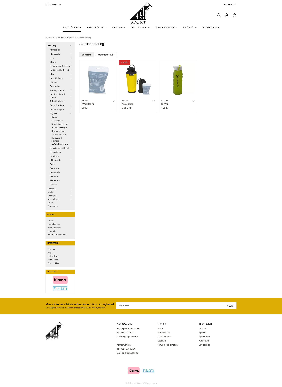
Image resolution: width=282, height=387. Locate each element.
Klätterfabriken (53, 4)
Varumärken (165, 27)
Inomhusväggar (57, 109)
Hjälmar (53, 82)
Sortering (86, 54)
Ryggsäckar (55, 152)
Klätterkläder (56, 160)
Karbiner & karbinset (59, 70)
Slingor (53, 62)
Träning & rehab (57, 90)
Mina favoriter (54, 228)
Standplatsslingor (59, 127)
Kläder (117, 27)
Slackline (54, 176)
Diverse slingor (58, 131)
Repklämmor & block (59, 148)
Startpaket (54, 168)
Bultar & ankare (57, 105)
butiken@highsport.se (127, 336)
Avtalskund (53, 260)
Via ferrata (55, 180)
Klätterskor (55, 50)
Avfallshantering (59, 144)
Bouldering (55, 86)
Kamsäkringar (56, 78)
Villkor (50, 221)
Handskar (54, 156)
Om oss (51, 249)
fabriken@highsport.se (127, 353)
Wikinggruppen (150, 383)
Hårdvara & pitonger (56, 139)
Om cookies (53, 263)
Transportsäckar (59, 134)
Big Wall (54, 113)
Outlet (188, 27)
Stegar (54, 117)
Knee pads (55, 172)
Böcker (53, 164)
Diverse (53, 184)
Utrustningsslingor (59, 124)
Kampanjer (211, 27)
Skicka (230, 306)
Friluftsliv (95, 27)
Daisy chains (57, 121)
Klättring (70, 27)
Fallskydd (139, 27)
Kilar (52, 74)
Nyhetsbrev (53, 256)
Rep (52, 58)
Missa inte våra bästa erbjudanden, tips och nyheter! (80, 304)
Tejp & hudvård (57, 101)
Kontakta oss (54, 224)
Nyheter (51, 253)
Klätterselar (55, 54)
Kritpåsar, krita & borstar (57, 95)
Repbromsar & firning (60, 66)
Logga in (52, 231)
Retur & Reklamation (57, 234)
